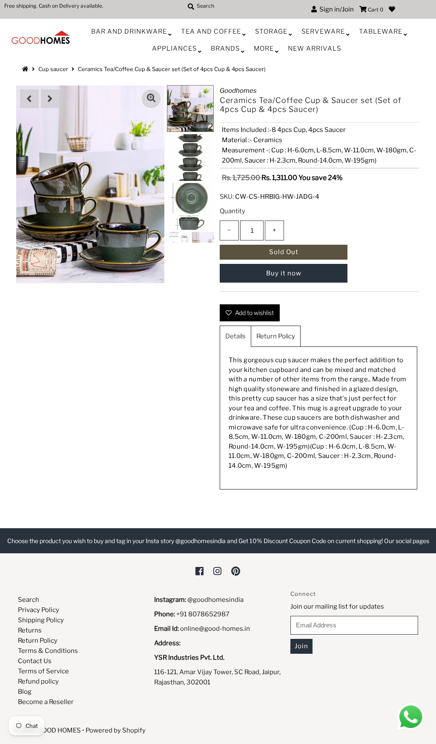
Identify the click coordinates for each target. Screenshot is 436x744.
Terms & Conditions (48, 651)
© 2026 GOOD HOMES (47, 730)
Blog (25, 691)
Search (28, 600)
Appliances (174, 48)
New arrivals (314, 48)
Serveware (323, 31)
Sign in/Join (335, 9)
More (264, 48)
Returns (30, 630)
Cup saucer (53, 69)
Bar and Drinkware (129, 31)
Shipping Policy (41, 620)
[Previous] (29, 98)
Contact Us (35, 661)
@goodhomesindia (215, 600)
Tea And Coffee (211, 31)
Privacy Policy (38, 610)
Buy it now (283, 273)
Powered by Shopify (116, 730)
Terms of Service (43, 671)
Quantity (232, 211)
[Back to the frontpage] (26, 69)
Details (235, 336)
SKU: (227, 196)
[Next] (50, 98)
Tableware (380, 31)
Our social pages (406, 540)
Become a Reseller (46, 702)
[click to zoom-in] (151, 98)
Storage (271, 31)
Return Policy (275, 336)
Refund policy (38, 681)
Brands (225, 48)
